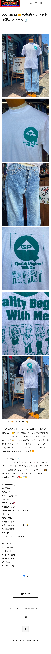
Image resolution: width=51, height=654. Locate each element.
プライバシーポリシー (15, 608)
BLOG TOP (25, 593)
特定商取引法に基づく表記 (34, 608)
